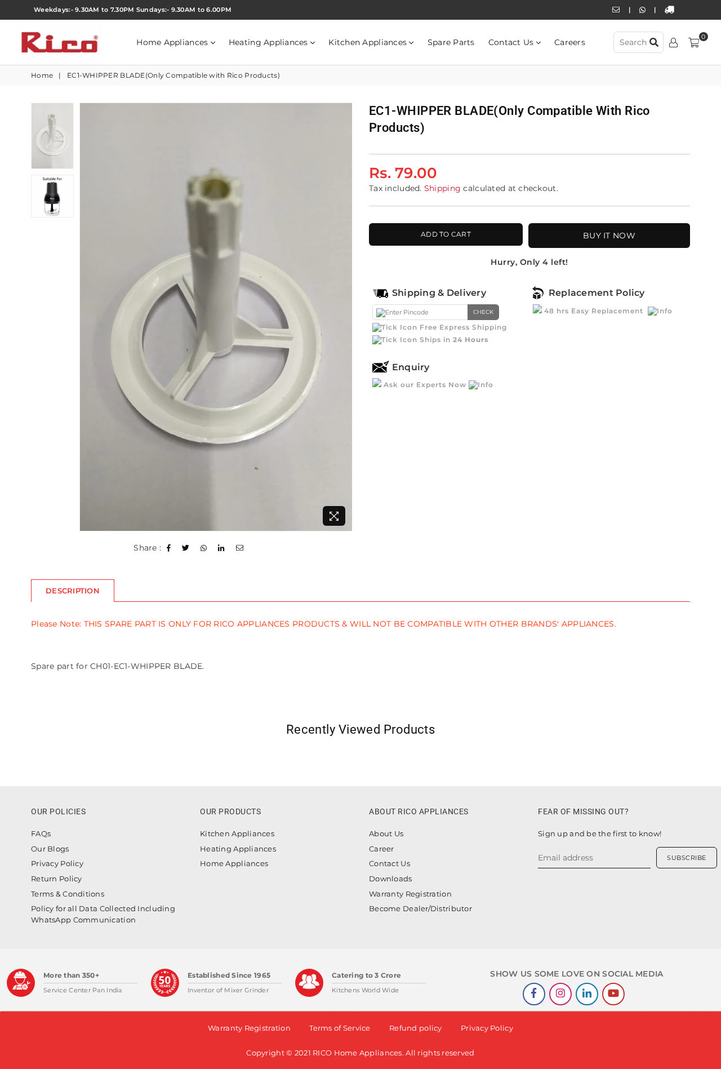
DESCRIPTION (73, 590)
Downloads (390, 878)
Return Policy (56, 878)
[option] (216, 317)
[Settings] (673, 42)
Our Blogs (50, 848)
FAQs (41, 833)
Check (483, 312)
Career (381, 848)
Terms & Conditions (67, 893)
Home (42, 75)
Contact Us (512, 42)
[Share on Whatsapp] (204, 548)
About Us (386, 833)
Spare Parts (451, 42)
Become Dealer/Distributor (420, 908)
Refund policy (415, 1027)
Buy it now (609, 235)
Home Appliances (173, 42)
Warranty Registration (410, 893)
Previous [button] (89, 317)
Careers (569, 42)
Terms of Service (339, 1027)
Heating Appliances (269, 42)
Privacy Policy (57, 863)
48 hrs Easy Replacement (594, 311)
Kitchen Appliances (368, 42)
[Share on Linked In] (221, 548)
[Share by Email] (240, 548)
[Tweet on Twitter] (186, 548)
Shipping (442, 188)
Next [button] (342, 317)
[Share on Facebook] (169, 548)
